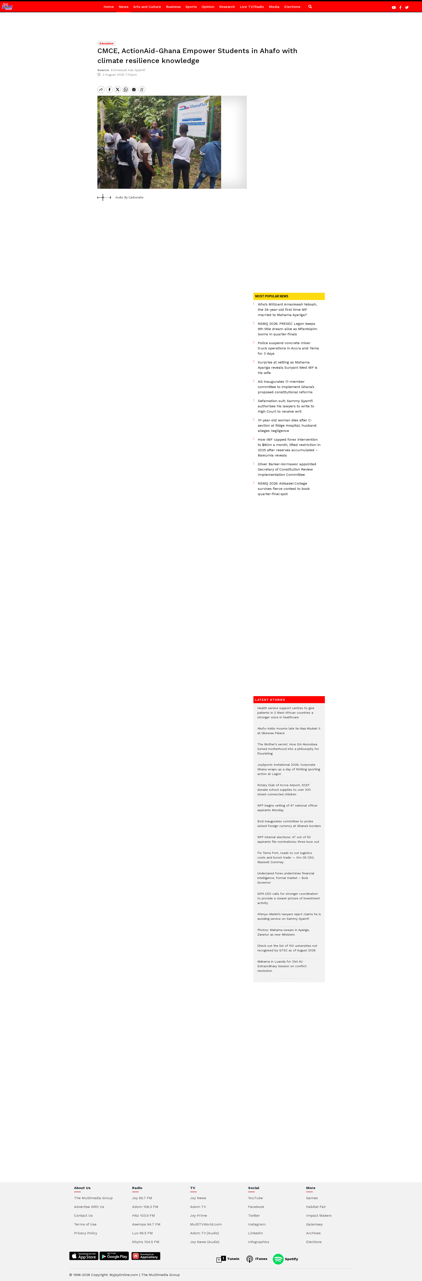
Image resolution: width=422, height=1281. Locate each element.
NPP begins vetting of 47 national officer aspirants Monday (287, 810)
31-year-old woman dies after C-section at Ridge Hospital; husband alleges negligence (287, 425)
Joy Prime (198, 1215)
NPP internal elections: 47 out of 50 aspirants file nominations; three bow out (288, 841)
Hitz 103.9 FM (143, 1215)
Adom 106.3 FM (145, 1207)
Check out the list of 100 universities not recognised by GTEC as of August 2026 (287, 950)
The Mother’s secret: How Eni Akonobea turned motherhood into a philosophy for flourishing (288, 751)
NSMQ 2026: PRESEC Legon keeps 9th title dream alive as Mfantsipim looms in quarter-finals (287, 329)
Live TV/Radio (252, 7)
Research (227, 7)
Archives (313, 1233)
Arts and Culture (147, 7)
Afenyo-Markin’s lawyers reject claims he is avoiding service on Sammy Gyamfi (289, 918)
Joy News (198, 1198)
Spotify (291, 1259)
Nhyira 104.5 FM (145, 1242)
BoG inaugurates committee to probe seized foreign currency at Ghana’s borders (289, 825)
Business (173, 7)
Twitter (254, 1215)
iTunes (260, 1259)
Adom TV (198, 1207)
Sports (191, 7)
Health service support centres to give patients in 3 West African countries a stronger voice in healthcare (285, 715)
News (123, 7)
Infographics (258, 1242)
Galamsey (314, 1224)
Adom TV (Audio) (204, 1233)
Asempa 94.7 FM (146, 1224)
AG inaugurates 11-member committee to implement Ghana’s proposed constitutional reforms (286, 386)
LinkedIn (255, 1233)
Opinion (208, 7)
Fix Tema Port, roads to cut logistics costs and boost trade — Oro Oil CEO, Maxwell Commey (286, 859)
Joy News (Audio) (204, 1242)
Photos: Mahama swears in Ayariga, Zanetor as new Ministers (283, 934)
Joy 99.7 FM (142, 1198)
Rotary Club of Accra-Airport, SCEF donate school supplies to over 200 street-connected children (284, 792)
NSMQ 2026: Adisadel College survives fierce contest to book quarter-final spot (284, 488)
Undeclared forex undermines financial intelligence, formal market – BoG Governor (285, 880)
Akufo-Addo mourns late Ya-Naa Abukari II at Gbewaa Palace (288, 733)
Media (274, 7)
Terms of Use (85, 1224)
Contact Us (83, 1215)
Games (312, 1198)
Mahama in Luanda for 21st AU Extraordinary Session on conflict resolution (282, 968)
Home (109, 7)
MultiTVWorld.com (206, 1224)
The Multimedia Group (93, 1198)
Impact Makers (319, 1215)
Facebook (256, 1207)
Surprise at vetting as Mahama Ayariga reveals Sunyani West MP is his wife (287, 367)
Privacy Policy (85, 1233)
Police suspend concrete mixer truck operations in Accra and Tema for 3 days (288, 348)
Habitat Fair (316, 1207)
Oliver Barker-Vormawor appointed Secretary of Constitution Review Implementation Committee (287, 469)
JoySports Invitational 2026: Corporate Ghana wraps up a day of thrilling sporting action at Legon (288, 771)
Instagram (257, 1224)
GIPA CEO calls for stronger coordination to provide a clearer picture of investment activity (288, 900)
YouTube (255, 1198)
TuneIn (232, 1259)
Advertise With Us (89, 1207)
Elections (292, 7)
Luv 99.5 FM (142, 1233)
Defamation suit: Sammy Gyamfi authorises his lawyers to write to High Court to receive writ (286, 406)
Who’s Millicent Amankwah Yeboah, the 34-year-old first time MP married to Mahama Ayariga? (287, 309)
